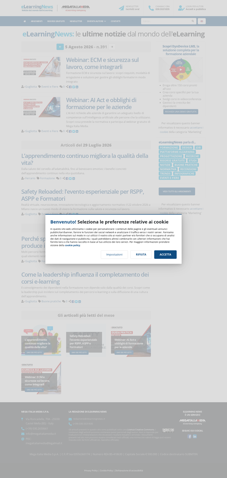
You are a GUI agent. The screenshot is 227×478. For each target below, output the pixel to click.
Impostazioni (114, 254)
